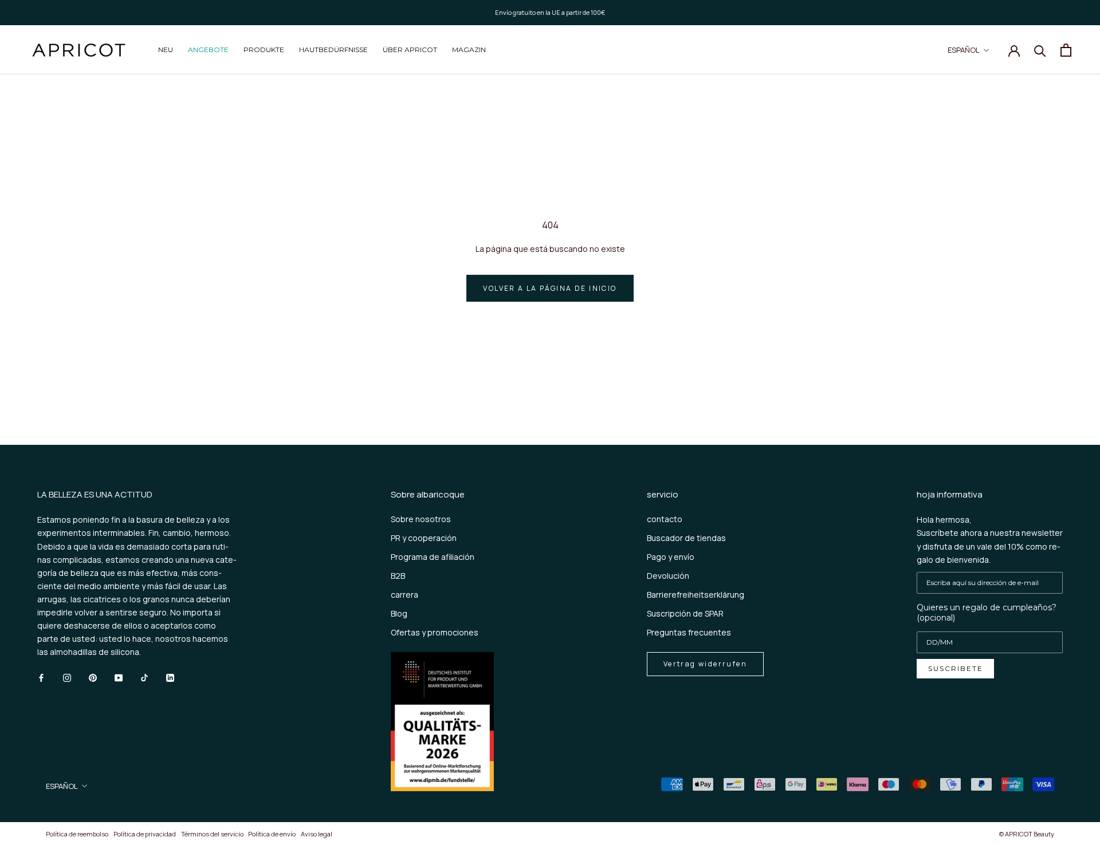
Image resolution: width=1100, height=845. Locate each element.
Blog (399, 613)
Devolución (668, 575)
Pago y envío (670, 556)
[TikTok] (144, 676)
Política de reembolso (77, 834)
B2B (398, 575)
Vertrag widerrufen (705, 664)
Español (964, 50)
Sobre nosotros (421, 519)
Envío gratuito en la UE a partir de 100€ (550, 12)
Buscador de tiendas (686, 537)
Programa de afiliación (432, 556)
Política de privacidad (144, 834)
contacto (664, 519)
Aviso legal (316, 834)
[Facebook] (41, 676)
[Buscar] (1040, 50)
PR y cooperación (424, 537)
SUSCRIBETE (955, 668)
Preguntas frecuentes (689, 632)
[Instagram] (67, 676)
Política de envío (272, 834)
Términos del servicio (212, 834)
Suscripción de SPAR (685, 613)
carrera (404, 594)
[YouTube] (119, 676)
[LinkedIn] (170, 676)
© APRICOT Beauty (1026, 834)
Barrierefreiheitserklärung (695, 594)
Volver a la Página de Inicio (549, 288)
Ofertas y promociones (434, 632)
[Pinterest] (93, 676)
